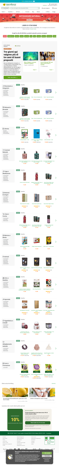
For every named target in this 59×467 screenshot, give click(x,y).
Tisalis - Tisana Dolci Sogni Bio (49, 97)
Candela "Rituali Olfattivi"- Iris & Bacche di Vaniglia (49, 332)
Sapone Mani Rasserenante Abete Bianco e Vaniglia (36, 161)
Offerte (48, 11)
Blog (33, 11)
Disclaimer (18, 441)
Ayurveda (27, 36)
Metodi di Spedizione (20, 438)
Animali (21, 36)
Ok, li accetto (47, 453)
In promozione (5, 90)
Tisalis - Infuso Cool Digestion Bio (36, 97)
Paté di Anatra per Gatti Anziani (49, 267)
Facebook (32, 442)
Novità (4, 114)
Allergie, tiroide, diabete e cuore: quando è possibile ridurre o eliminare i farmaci (49, 375)
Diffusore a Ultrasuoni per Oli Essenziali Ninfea (37, 332)
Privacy (4, 439)
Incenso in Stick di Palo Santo (25, 182)
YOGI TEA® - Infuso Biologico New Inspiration (49, 311)
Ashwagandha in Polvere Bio (24, 310)
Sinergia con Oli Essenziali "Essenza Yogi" (49, 225)
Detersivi (44, 36)
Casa (31, 36)
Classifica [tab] (23, 84)
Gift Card (18, 11)
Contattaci (48, 433)
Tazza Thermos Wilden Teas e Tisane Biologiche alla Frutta (49, 183)
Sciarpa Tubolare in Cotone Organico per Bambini (25, 353)
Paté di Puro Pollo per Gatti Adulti (36, 267)
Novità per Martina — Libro (24, 139)
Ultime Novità (5, 92)
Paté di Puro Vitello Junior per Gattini (25, 268)
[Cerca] (38, 8)
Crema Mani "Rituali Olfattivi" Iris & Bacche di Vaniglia (48, 161)
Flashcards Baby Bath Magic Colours (25, 247)
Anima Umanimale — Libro (48, 139)
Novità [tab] (18, 84)
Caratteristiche (6, 95)
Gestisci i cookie (5, 442)
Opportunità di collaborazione (36, 438)
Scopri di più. (33, 29)
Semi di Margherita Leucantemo (48, 289)
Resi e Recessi (19, 439)
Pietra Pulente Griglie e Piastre (49, 203)
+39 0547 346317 (54, 4)
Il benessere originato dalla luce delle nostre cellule (25, 375)
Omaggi (53, 11)
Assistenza (45, 5)
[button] (5, 8)
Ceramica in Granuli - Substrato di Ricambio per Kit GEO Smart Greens (24, 289)
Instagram (33, 441)
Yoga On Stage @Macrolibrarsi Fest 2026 (37, 375)
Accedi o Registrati (46, 8)
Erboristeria (49, 36)
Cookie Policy (5, 441)
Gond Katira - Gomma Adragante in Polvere (36, 311)
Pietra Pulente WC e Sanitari (24, 203)
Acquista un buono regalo (21, 442)
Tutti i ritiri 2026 (12, 77)
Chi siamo (27, 11)
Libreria (54, 36)
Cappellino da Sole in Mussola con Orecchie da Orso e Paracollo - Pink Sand (36, 354)
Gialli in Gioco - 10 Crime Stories (48, 246)
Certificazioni (5, 93)
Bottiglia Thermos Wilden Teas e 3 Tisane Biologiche (36, 183)
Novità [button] (3, 11)
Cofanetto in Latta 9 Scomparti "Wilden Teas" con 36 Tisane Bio (24, 97)
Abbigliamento (11, 36)
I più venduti (5, 91)
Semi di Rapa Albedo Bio (37, 289)
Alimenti (17, 36)
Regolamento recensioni (21, 445)
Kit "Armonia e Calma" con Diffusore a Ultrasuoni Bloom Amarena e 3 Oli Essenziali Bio (24, 332)
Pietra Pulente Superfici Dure (36, 203)
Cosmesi (39, 36)
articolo (55, 8)
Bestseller (5, 130)
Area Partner (33, 439)
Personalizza (47, 455)
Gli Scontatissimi (6, 133)
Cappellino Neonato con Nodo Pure (49, 353)
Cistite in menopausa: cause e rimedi (38, 398)
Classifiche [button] (10, 11)
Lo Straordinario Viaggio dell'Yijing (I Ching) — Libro (37, 140)
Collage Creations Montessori (36, 246)
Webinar (38, 11)
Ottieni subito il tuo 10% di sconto (38, 422)
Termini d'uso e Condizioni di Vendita (7, 445)
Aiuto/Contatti (5, 438)
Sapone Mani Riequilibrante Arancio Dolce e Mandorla (25, 161)
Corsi (34, 36)
